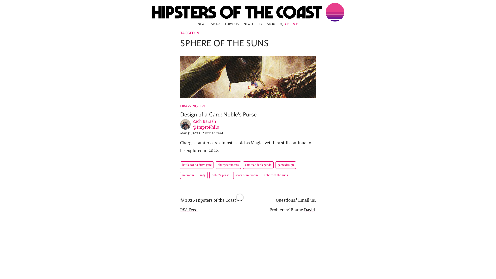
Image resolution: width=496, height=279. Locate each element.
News (202, 24)
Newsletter (253, 24)
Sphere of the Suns (276, 175)
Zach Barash (204, 121)
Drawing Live (193, 106)
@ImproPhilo (206, 127)
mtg (202, 175)
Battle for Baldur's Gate (197, 165)
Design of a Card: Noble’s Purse (218, 114)
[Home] (248, 12)
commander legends (258, 165)
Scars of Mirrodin (246, 175)
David (309, 210)
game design (286, 165)
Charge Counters (228, 165)
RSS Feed (188, 210)
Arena (215, 24)
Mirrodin (188, 175)
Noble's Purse (220, 175)
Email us (306, 200)
